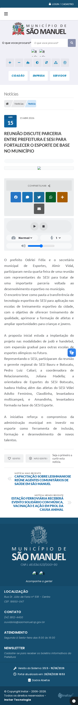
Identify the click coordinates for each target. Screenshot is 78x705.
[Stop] (43, 226)
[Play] (34, 226)
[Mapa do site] (56, 63)
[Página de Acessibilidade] (65, 63)
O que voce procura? (16, 43)
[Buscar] (72, 43)
